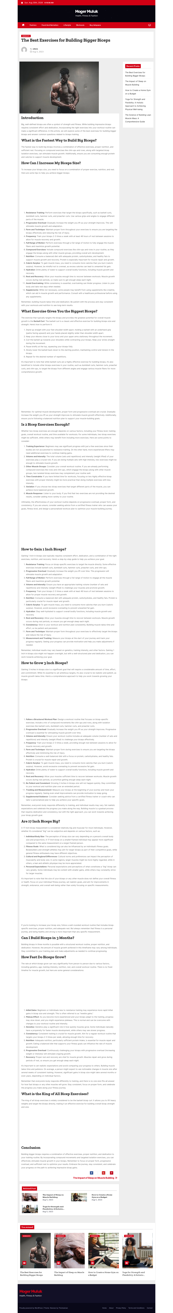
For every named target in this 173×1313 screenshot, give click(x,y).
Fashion (33, 25)
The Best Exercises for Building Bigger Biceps (31, 1273)
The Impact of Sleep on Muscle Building (53, 1196)
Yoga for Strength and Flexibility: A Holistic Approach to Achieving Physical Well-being (134, 1276)
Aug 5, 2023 (48, 1200)
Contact (150, 1308)
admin (35, 49)
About (111, 1308)
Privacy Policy (121, 1308)
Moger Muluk (86, 11)
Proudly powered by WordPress (31, 1308)
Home (104, 1308)
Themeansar (63, 1308)
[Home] (23, 25)
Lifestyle (67, 25)
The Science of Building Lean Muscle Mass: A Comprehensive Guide (138, 118)
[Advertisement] (69, 194)
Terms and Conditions (136, 1308)
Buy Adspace (95, 25)
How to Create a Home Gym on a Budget (102, 1196)
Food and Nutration (50, 25)
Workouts (80, 25)
